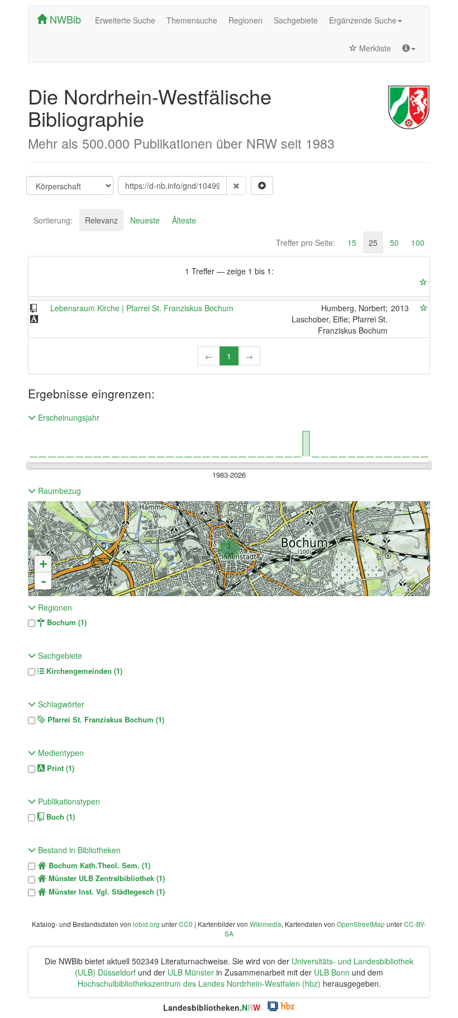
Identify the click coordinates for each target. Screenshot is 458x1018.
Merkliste (374, 48)
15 (351, 242)
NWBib (64, 19)
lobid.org (146, 924)
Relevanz (101, 220)
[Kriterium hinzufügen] (262, 185)
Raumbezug (58, 490)
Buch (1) (59, 817)
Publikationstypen (68, 801)
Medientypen (60, 752)
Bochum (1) (66, 622)
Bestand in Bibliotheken (78, 849)
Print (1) (59, 768)
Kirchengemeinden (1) (83, 671)
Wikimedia (266, 924)
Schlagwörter (60, 704)
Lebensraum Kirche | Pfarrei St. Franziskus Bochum (141, 307)
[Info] (409, 48)
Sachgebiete (296, 20)
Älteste (184, 220)
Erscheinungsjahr (67, 417)
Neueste (145, 220)
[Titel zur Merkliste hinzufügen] (424, 307)
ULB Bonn (332, 972)
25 (373, 242)
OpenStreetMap (361, 924)
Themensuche (191, 20)
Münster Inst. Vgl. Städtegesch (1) (105, 892)
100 (417, 242)
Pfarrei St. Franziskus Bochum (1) (104, 720)
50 (394, 242)
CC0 (186, 924)
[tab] (53, 220)
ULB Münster (191, 972)
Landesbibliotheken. (211, 1007)
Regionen (245, 20)
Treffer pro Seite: (305, 242)
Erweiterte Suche (125, 20)
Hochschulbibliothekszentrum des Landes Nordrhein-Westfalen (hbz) (199, 983)
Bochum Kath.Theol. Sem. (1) (98, 865)
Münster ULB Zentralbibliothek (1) (105, 878)
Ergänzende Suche (363, 20)
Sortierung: (53, 220)
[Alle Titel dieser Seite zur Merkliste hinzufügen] (423, 282)
